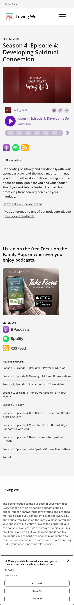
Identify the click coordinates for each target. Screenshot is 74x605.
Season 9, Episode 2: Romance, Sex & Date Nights (33, 384)
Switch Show (10, 4)
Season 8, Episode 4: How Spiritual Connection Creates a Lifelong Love (37, 415)
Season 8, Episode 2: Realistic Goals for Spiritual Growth (33, 439)
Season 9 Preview (13, 405)
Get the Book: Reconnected (22, 204)
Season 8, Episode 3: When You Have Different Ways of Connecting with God (36, 427)
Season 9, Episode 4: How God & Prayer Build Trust (34, 368)
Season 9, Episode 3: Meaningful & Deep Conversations (37, 376)
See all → (8, 457)
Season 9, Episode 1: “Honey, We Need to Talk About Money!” (34, 395)
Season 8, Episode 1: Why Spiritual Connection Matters (36, 449)
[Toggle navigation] (62, 16)
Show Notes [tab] (13, 160)
